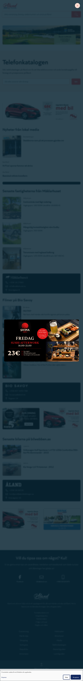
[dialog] (41, 675)
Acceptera (76, 677)
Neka (66, 677)
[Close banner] (77, 5)
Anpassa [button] (3, 677)
